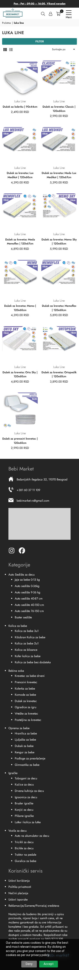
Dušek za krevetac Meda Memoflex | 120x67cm (20, 241)
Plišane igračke (24, 816)
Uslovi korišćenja (19, 880)
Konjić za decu (24, 810)
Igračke (12, 773)
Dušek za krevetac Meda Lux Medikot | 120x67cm (59, 175)
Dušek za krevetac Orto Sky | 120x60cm (20, 374)
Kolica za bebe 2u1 (27, 643)
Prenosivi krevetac (26, 682)
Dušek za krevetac (26, 701)
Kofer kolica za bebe (27, 656)
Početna (6, 23)
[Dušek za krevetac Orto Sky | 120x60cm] (20, 344)
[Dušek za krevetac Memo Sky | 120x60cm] (59, 211)
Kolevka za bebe (25, 688)
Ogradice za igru (25, 707)
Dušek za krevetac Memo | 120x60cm (20, 308)
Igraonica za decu (26, 797)
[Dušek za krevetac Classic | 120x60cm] (59, 78)
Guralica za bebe (25, 861)
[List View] (11, 49)
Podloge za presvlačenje (30, 758)
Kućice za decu (24, 784)
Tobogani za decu (26, 778)
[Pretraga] (43, 13)
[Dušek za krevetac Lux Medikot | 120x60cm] (20, 145)
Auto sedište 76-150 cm (29, 611)
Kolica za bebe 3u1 (27, 631)
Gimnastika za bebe (27, 765)
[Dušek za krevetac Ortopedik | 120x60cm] (59, 344)
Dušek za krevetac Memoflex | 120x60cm (59, 308)
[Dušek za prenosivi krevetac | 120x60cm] (20, 410)
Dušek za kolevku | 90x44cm (20, 107)
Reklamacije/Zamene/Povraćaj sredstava (33, 905)
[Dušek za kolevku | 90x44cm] (20, 78)
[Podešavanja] (50, 13)
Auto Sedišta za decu (21, 574)
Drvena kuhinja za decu (29, 791)
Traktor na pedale (25, 854)
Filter (39, 41)
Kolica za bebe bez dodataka (33, 662)
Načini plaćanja (18, 893)
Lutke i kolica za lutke (28, 822)
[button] (58, 13)
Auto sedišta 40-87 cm (29, 598)
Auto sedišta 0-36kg (27, 586)
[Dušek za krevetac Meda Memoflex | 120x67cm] (20, 211)
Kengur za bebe (24, 752)
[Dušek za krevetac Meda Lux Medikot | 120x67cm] (59, 145)
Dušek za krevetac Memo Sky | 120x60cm (59, 241)
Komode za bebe (25, 694)
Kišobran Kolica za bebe (30, 637)
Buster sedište (23, 617)
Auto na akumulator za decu (32, 836)
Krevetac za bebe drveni (30, 676)
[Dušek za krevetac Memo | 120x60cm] (20, 278)
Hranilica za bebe (26, 733)
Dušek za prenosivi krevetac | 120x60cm (20, 441)
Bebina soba (16, 671)
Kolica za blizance (26, 650)
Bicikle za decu (24, 848)
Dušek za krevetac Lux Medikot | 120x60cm (20, 175)
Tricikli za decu (24, 842)
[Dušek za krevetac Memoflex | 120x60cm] (59, 278)
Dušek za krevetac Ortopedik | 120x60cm (59, 374)
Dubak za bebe (24, 746)
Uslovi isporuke (18, 899)
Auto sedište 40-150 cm (29, 605)
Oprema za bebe (18, 728)
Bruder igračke (24, 803)
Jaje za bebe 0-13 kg (27, 579)
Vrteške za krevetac (26, 713)
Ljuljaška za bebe (25, 739)
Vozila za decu (17, 830)
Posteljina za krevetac (28, 720)
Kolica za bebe (17, 626)
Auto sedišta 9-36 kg (27, 592)
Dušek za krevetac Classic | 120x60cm (59, 109)
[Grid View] (5, 49)
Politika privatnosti (19, 887)
